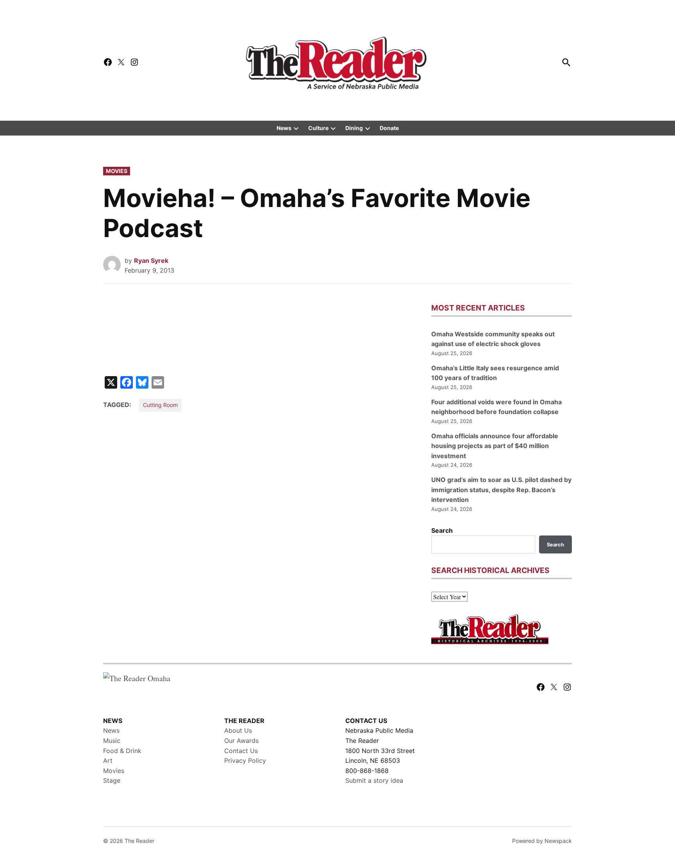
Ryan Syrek (151, 260)
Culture (318, 128)
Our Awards (241, 740)
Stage (111, 780)
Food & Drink (122, 751)
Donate (389, 128)
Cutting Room (160, 405)
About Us (238, 730)
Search (442, 530)
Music (111, 740)
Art (107, 760)
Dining (354, 128)
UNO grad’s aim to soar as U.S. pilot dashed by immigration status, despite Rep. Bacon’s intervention (501, 489)
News (284, 128)
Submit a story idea (374, 780)
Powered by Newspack (542, 840)
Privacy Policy (245, 760)
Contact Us (241, 751)
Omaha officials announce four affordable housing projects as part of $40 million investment (494, 446)
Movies (116, 171)
